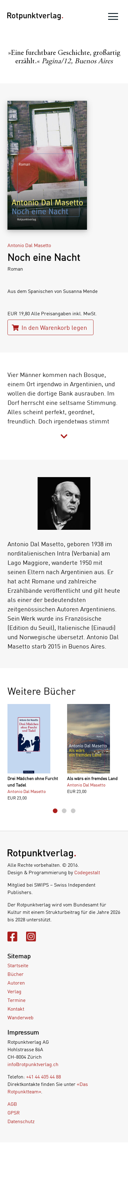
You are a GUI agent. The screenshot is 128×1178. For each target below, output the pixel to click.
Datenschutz (20, 1121)
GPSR (13, 1112)
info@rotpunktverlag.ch (32, 1064)
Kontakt (15, 1009)
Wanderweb (20, 1017)
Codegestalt (87, 872)
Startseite (17, 965)
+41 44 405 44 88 (43, 1077)
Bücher (15, 974)
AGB (12, 1104)
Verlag (14, 991)
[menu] (113, 18)
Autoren (16, 983)
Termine (16, 1000)
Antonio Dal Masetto (29, 245)
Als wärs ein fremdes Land (92, 778)
